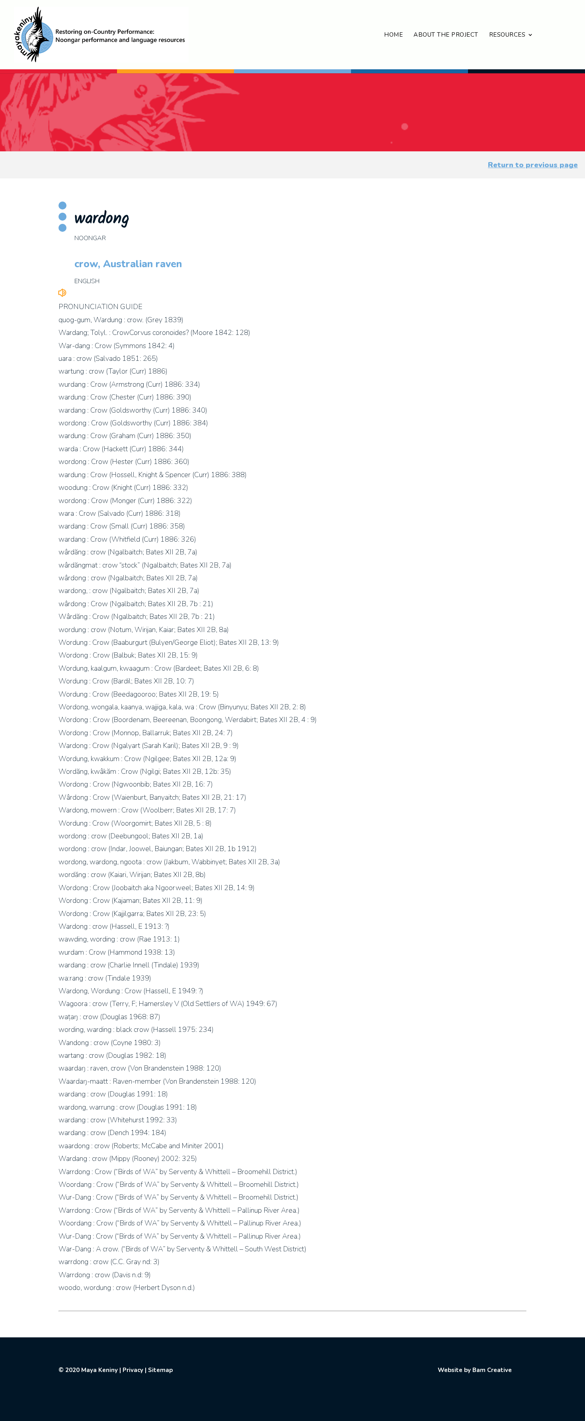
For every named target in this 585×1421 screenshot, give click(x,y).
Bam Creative (492, 1370)
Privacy (133, 1370)
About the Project (445, 35)
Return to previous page (533, 165)
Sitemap (160, 1370)
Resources (507, 35)
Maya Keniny (99, 1370)
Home (393, 35)
